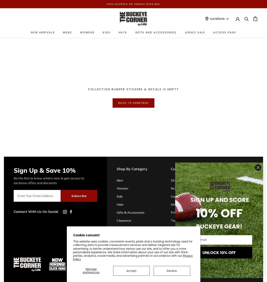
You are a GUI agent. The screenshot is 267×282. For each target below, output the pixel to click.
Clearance (124, 220)
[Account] (238, 19)
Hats (123, 32)
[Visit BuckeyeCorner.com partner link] (57, 259)
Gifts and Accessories (156, 32)
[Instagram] (65, 212)
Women (122, 188)
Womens (87, 32)
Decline (172, 271)
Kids (106, 32)
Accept (131, 271)
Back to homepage (133, 103)
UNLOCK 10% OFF (219, 252)
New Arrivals (43, 32)
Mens (67, 32)
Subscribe (79, 196)
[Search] (247, 19)
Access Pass (224, 32)
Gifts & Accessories (130, 212)
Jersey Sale (195, 32)
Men (120, 180)
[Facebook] (71, 212)
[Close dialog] (258, 167)
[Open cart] (255, 18)
